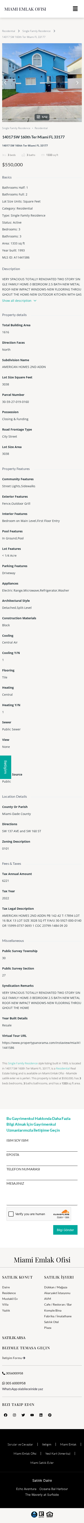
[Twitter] (23, 1415)
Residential (8, 31)
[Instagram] (14, 1415)
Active (17, 222)
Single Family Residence (36, 31)
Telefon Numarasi (23, 1169)
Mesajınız (15, 1183)
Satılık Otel (51, 1322)
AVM (47, 1298)
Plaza (47, 1327)
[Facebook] (5, 1415)
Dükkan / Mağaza (55, 1287)
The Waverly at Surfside (42, 1494)
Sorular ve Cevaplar (20, 1444)
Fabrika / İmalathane (58, 1316)
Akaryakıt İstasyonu (57, 1293)
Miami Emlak (68, 1444)
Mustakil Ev (10, 1298)
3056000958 (14, 1373)
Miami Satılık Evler (42, 1462)
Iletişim (46, 1444)
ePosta (12, 1154)
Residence (9, 1293)
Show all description (16, 300)
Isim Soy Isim (17, 1140)
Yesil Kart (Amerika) (57, 1453)
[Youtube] (32, 1415)
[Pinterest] (49, 1415)
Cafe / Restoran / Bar (58, 1304)
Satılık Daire (42, 1480)
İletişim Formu (12, 1358)
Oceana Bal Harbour (53, 1489)
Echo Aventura (26, 1489)
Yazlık (6, 1310)
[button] (75, 8)
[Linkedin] (40, 1415)
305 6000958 (15, 1383)
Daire (6, 1287)
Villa (5, 1304)
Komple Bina (52, 1310)
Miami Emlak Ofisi (25, 9)
